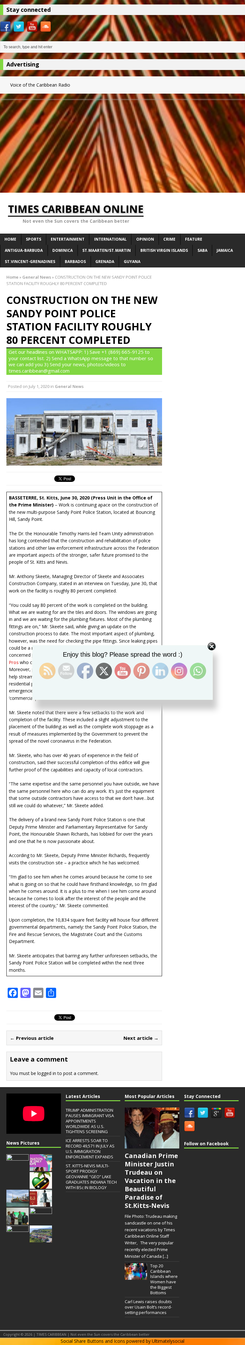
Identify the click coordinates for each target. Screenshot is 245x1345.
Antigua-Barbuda (24, 250)
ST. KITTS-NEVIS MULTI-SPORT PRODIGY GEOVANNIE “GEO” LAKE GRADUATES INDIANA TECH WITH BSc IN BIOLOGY (91, 1176)
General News (69, 386)
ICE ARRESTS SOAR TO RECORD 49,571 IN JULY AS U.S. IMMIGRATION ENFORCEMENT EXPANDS (90, 1149)
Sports (33, 239)
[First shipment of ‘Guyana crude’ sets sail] (17, 1203)
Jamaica (225, 250)
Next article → (141, 1038)
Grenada (104, 261)
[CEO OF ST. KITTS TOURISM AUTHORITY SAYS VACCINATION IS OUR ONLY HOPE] (41, 1168)
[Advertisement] (122, 144)
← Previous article (32, 1038)
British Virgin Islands (164, 250)
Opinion (145, 239)
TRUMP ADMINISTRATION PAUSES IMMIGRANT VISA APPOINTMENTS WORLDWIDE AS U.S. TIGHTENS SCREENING (90, 1121)
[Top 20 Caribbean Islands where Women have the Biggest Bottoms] (136, 1276)
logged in (46, 1073)
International (110, 239)
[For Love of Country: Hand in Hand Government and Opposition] (41, 1185)
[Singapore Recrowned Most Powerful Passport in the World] (41, 1203)
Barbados (75, 261)
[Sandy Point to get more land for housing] (41, 1239)
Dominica (62, 250)
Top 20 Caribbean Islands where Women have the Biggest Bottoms (164, 1279)
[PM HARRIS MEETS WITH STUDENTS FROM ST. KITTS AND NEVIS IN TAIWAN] (17, 1168)
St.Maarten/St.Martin (106, 250)
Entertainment (68, 239)
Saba (202, 250)
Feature (193, 239)
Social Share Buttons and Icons (93, 1341)
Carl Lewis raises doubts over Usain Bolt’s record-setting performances (148, 1307)
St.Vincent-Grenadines (30, 261)
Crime (169, 239)
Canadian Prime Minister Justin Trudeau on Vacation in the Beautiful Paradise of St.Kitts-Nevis (151, 1180)
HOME (10, 239)
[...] (165, 1256)
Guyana (132, 261)
